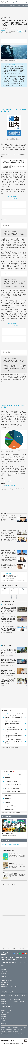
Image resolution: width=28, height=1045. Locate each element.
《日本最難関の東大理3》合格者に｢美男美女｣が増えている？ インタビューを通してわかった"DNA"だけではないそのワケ (9, 533)
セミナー (3, 959)
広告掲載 (24, 1027)
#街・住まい (5, 844)
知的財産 (3, 1031)
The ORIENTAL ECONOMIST (7, 980)
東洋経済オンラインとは (6, 1010)
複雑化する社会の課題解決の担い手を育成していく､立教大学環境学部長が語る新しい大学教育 (8, 672)
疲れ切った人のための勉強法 (15, 854)
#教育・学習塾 (4, 485)
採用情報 (8, 1027)
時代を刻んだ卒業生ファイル (11, 806)
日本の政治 (7, 802)
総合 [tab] (8, 713)
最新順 (7, 5)
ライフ (25, 962)
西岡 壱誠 (3, 30)
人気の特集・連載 (7, 771)
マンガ (24, 957)
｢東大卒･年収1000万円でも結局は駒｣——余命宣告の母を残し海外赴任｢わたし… (13, 729)
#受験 (2, 481)
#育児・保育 (16, 844)
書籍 (14, 959)
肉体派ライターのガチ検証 (11, 781)
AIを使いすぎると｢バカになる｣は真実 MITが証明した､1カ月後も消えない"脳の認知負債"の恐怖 (8, 661)
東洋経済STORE (4, 984)
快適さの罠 (11, 863)
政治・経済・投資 (10, 962)
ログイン (21, 2)
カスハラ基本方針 (15, 1033)
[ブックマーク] (25, 31)
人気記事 (4, 710)
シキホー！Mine (4, 988)
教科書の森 (3, 1003)
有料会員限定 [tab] (20, 713)
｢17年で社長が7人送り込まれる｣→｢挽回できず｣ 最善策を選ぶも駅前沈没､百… (13, 717)
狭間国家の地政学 (13, 873)
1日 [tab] (8, 774)
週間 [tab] (20, 774)
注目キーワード (6, 840)
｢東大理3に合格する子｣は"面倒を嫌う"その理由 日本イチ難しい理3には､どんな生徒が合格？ (8, 539)
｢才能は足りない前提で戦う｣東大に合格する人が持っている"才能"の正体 (8, 519)
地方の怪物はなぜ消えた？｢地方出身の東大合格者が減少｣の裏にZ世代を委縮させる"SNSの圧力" (8, 566)
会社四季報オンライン (5, 982)
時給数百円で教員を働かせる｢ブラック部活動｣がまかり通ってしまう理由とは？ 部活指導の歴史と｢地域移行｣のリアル (9, 681)
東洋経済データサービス (6, 999)
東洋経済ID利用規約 (5, 1033)
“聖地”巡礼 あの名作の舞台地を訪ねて (14, 784)
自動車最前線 (8, 798)
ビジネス (3, 962)
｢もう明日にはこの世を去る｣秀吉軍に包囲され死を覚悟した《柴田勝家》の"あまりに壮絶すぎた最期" (8, 651)
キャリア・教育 (5, 17)
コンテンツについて (5, 1012)
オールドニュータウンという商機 (12, 791)
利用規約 (3, 1020)
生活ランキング (8, 795)
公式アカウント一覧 (16, 1027)
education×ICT (4, 969)
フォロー (20, 31)
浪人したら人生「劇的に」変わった (13, 788)
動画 (23, 5)
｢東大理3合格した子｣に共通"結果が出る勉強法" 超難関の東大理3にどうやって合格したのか (8, 559)
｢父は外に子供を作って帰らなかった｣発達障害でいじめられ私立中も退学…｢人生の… (13, 735)
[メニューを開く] (26, 2)
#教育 (8, 481)
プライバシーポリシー (19, 1029)
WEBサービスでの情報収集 (7, 1029)
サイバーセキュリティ (5, 971)
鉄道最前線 (7, 777)
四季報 (9, 959)
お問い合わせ (23, 1033)
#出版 (12, 485)
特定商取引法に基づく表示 (12, 1031)
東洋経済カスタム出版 (19, 1001)
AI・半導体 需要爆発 (9, 809)
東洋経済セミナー (18, 999)
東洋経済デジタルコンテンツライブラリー (10, 986)
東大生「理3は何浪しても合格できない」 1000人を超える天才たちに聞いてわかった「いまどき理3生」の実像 (8, 553)
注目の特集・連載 (7, 816)
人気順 (18, 5)
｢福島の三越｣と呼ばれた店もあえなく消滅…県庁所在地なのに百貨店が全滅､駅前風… (13, 723)
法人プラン (3, 1016)
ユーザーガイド (4, 1018)
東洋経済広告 (4, 1001)
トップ (2, 5)
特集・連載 (13, 5)
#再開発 (10, 844)
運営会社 (3, 1027)
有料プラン (3, 1014)
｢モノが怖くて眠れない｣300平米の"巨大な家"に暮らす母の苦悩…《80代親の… (13, 741)
